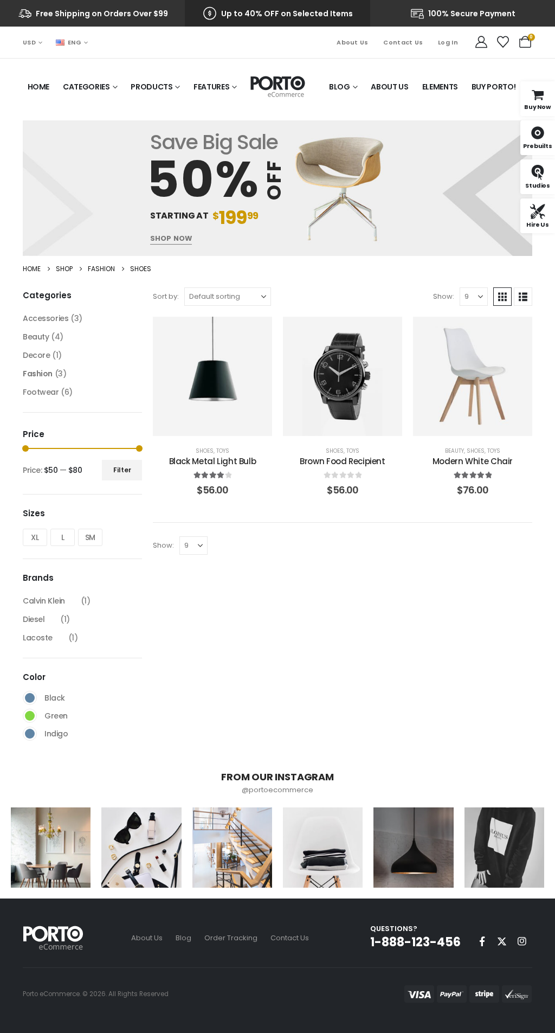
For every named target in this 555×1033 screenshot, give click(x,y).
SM (90, 537)
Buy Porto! (494, 86)
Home (39, 86)
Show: (443, 296)
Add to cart (220, 389)
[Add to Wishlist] (256, 333)
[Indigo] (30, 734)
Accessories (45, 318)
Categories (86, 86)
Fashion (38, 373)
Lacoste (38, 637)
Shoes (205, 451)
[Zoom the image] (53, 931)
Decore (36, 355)
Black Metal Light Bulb (212, 461)
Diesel (33, 619)
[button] (502, 296)
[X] (502, 941)
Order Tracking (230, 938)
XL (34, 537)
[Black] (30, 698)
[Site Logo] (277, 87)
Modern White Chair (473, 461)
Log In (448, 42)
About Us (352, 42)
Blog (339, 86)
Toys (222, 451)
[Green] (30, 716)
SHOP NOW (171, 238)
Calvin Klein (44, 600)
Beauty (454, 451)
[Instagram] (522, 941)
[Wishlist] (503, 42)
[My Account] (481, 42)
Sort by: (166, 296)
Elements (440, 86)
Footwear (41, 392)
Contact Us (403, 42)
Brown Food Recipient (342, 461)
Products (151, 86)
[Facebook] (482, 941)
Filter (122, 469)
